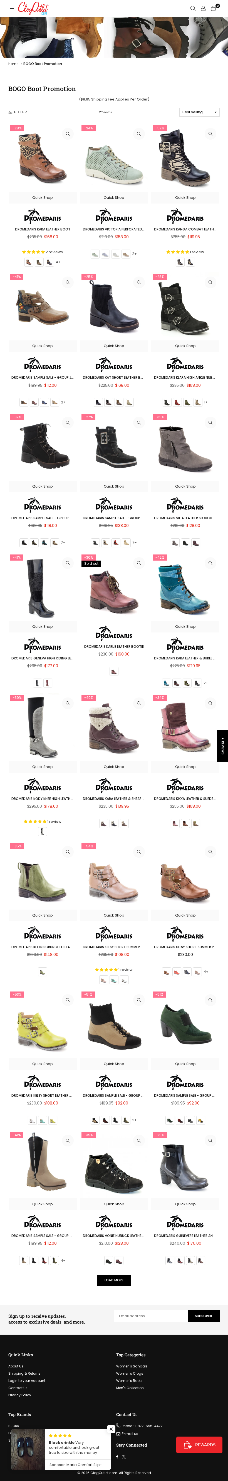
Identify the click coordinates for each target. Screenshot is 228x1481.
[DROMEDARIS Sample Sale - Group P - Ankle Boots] (43, 447)
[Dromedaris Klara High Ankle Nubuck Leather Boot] (185, 306)
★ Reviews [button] (222, 746)
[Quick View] (68, 134)
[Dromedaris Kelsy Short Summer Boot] (114, 876)
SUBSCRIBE (204, 1316)
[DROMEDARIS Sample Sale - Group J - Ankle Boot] (43, 306)
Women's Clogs (129, 1373)
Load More (114, 1280)
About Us (15, 1366)
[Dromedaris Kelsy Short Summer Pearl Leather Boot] (185, 876)
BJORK (13, 1426)
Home (13, 63)
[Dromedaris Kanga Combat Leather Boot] (185, 158)
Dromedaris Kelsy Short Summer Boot (117, 947)
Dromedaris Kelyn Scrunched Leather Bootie (51, 947)
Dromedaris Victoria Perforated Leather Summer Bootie (133, 229)
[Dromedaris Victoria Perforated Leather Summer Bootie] (114, 158)
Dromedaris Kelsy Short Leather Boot (45, 1095)
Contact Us (18, 1387)
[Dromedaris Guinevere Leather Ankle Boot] (185, 1165)
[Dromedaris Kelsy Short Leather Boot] (43, 1024)
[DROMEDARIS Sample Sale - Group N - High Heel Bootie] (185, 1024)
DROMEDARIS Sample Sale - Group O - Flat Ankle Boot (129, 1095)
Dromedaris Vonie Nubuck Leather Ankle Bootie (125, 1235)
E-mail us (130, 1433)
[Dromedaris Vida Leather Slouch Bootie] (185, 447)
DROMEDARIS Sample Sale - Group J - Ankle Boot (53, 377)
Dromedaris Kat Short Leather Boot (115, 377)
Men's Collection (130, 1387)
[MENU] (12, 8)
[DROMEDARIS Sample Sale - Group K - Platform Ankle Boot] (114, 447)
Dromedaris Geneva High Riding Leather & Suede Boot (58, 658)
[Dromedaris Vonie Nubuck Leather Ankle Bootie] (114, 1165)
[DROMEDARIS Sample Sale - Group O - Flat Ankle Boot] (114, 1024)
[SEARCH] (193, 8)
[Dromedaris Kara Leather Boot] (43, 158)
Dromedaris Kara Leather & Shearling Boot (121, 798)
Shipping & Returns (24, 1373)
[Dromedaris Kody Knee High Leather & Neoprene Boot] (43, 727)
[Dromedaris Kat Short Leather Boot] (114, 306)
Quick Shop (42, 197)
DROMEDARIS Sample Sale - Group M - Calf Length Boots (60, 1235)
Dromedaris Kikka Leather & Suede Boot (189, 798)
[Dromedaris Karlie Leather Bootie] (114, 587)
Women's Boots (129, 1380)
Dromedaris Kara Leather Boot (42, 229)
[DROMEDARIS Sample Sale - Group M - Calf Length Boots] (43, 1165)
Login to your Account (26, 1380)
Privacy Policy (19, 1395)
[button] (111, 1429)
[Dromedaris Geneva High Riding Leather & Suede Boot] (43, 587)
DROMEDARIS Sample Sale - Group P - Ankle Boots (54, 518)
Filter (20, 112)
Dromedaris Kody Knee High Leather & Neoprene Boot (58, 798)
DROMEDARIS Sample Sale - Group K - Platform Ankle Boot (134, 518)
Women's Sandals (132, 1366)
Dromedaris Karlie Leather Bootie (114, 646)
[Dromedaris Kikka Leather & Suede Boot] (185, 727)
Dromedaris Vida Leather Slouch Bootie (189, 518)
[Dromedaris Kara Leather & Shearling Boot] (114, 727)
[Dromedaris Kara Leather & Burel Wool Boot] (185, 587)
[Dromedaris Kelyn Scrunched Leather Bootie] (43, 876)
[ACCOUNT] (203, 8)
